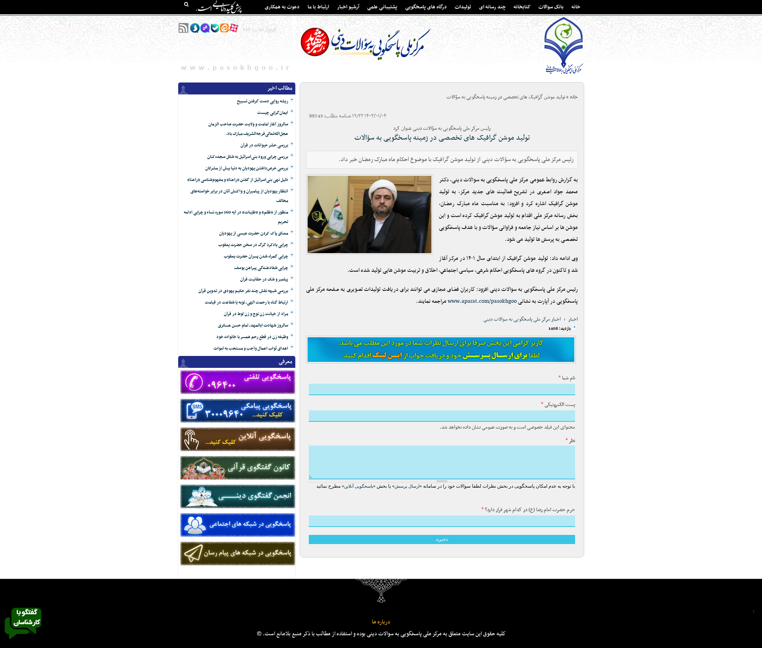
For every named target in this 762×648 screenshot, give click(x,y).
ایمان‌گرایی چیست (272, 113)
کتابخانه (522, 7)
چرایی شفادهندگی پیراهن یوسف (261, 268)
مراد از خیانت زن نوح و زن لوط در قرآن (256, 314)
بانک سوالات (551, 7)
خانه (576, 7)
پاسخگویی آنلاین (358, 486)
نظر (570, 440)
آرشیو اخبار (348, 7)
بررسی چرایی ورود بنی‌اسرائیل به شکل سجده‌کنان (247, 157)
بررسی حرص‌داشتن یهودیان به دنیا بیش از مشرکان (246, 168)
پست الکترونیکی (558, 404)
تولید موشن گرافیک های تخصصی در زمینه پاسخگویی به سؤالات (442, 138)
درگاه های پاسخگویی (426, 7)
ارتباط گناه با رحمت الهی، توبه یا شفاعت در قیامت (246, 302)
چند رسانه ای (492, 7)
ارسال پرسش (406, 486)
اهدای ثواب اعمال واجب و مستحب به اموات (251, 348)
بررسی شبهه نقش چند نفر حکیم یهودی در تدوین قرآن (243, 291)
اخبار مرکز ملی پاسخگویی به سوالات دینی (522, 319)
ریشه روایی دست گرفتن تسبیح (262, 101)
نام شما (566, 378)
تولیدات (463, 7)
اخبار (573, 319)
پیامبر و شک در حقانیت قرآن (264, 279)
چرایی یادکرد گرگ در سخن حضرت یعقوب (253, 245)
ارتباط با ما (318, 7)
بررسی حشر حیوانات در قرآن (264, 145)
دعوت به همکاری (282, 7)
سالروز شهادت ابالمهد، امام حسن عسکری (253, 325)
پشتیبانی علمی (382, 7)
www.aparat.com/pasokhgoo (482, 301)
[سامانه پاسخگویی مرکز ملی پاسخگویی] (23, 641)
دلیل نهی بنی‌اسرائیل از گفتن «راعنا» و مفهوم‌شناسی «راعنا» (237, 180)
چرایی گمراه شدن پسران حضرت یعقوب (256, 256)
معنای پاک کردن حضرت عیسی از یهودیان (253, 233)
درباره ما (381, 622)
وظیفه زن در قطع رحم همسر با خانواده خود (252, 337)
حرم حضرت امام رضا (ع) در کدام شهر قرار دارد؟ (528, 510)
